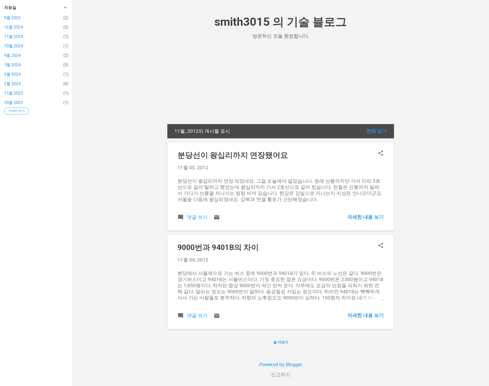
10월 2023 (13, 102)
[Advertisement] (280, 86)
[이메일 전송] (217, 219)
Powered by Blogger (281, 364)
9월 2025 (12, 17)
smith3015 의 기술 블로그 (280, 22)
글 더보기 (280, 342)
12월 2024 (13, 27)
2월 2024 (12, 83)
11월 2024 (13, 36)
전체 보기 (376, 131)
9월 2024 (12, 55)
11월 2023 (13, 93)
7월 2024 (12, 64)
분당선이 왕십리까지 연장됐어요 (233, 155)
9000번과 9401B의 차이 (218, 247)
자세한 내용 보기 (365, 217)
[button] (381, 153)
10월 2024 (13, 46)
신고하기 (280, 375)
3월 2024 (12, 74)
